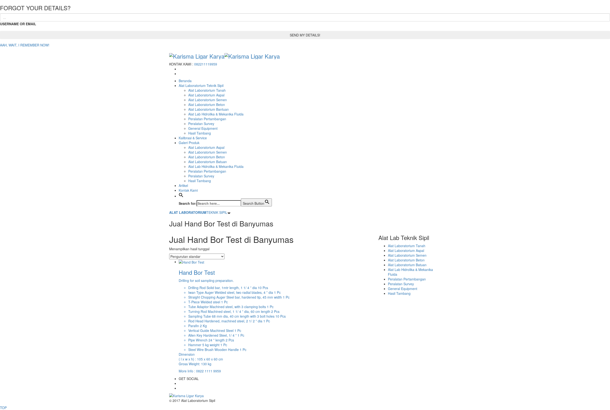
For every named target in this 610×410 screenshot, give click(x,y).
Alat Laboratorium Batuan (207, 161)
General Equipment (203, 128)
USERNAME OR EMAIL (18, 23)
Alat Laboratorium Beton (206, 104)
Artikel (183, 185)
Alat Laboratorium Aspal (206, 95)
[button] (181, 196)
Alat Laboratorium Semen (207, 99)
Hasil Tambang (199, 133)
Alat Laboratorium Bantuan (208, 109)
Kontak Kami (188, 190)
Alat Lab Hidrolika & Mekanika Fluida (216, 114)
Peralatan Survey (201, 123)
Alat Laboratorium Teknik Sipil (201, 85)
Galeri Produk (189, 142)
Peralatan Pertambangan (207, 118)
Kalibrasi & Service (193, 137)
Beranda (185, 80)
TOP (3, 407)
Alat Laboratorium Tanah (207, 90)
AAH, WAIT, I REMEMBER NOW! (24, 45)
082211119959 (205, 64)
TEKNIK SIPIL (198, 212)
